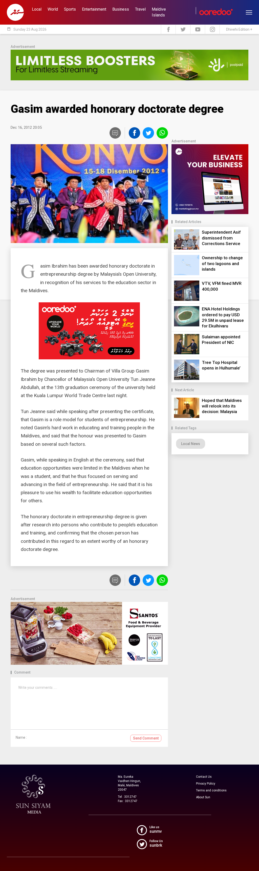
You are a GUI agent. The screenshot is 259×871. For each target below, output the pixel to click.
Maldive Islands (159, 12)
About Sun (203, 797)
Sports (70, 9)
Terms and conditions (211, 790)
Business (120, 9)
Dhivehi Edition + (239, 29)
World (53, 9)
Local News (190, 444)
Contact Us (204, 777)
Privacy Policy (205, 783)
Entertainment (94, 9)
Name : (21, 737)
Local (36, 9)
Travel (140, 9)
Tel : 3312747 (127, 797)
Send (146, 738)
